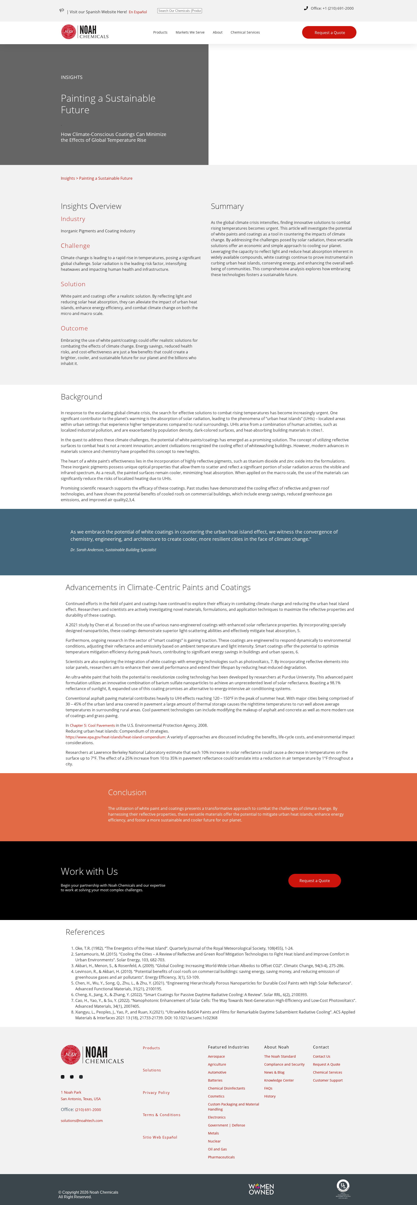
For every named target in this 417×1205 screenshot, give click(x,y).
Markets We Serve (190, 32)
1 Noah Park (71, 1092)
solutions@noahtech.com (82, 1120)
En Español (138, 11)
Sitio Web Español (160, 1137)
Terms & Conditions (162, 1114)
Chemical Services (245, 32)
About (217, 32)
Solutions (152, 1070)
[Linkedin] (62, 1077)
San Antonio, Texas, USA (81, 1098)
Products (160, 32)
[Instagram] (81, 1077)
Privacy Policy (156, 1092)
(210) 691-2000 (88, 1109)
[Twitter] (72, 1077)
